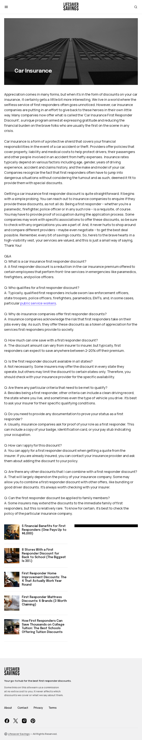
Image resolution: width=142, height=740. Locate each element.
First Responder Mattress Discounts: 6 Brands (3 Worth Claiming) (44, 601)
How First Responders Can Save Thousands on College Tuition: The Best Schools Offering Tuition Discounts (43, 626)
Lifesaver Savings (19, 734)
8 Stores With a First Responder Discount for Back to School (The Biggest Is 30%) (44, 555)
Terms (52, 708)
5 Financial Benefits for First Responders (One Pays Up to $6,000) (44, 530)
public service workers (38, 303)
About (8, 708)
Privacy (38, 708)
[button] (6, 7)
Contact (22, 708)
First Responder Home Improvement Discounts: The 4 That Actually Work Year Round (44, 579)
